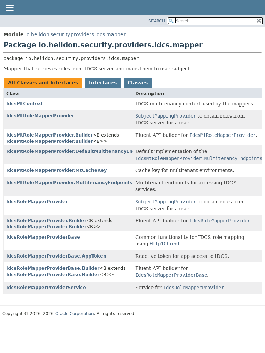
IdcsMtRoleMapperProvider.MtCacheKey (56, 170)
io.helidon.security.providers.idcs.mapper (75, 34)
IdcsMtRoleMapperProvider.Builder (49, 135)
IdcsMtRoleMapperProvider (40, 115)
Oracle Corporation (74, 313)
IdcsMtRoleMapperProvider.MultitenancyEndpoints (69, 182)
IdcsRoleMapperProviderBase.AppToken (56, 256)
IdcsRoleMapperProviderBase (43, 237)
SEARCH (156, 21)
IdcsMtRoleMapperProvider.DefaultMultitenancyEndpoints (78, 151)
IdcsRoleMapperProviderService (46, 287)
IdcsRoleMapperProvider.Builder (46, 220)
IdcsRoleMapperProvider (37, 201)
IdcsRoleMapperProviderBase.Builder (52, 268)
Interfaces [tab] (103, 82)
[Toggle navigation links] (9, 8)
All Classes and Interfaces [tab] (43, 82)
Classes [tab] (138, 82)
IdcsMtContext (24, 103)
